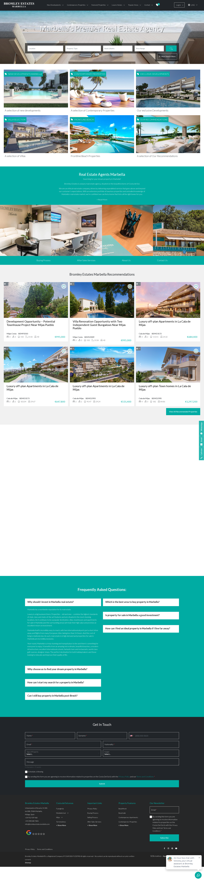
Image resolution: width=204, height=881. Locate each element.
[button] (26, 467)
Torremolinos (61, 808)
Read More (102, 467)
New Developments (54, 5)
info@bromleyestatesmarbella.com (37, 810)
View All (102, 484)
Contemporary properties (76, 5)
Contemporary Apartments (128, 803)
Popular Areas (133, 5)
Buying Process (43, 260)
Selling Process (92, 803)
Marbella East (61, 799)
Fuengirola (60, 794)
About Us (126, 260)
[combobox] (131, 721)
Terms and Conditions (145, 762)
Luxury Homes (117, 5)
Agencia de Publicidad (171, 842)
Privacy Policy (124, 762)
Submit (102, 769)
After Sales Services (86, 260)
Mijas (58, 803)
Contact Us (162, 260)
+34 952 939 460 (31, 803)
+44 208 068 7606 (31, 807)
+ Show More (61, 811)
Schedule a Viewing (35, 757)
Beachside (122, 799)
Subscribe (164, 823)
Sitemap (28, 848)
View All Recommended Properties (183, 411)
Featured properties (98, 5)
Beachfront (123, 794)
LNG (192, 5)
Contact (147, 5)
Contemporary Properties (128, 808)
